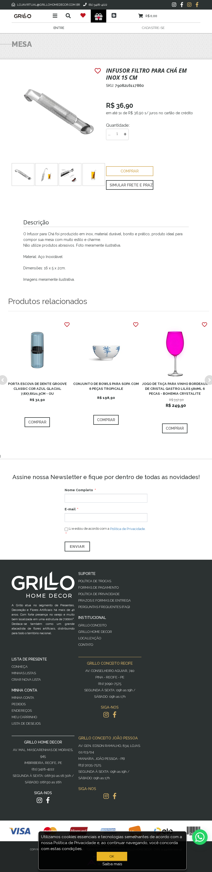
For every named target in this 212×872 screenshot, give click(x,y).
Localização (89, 638)
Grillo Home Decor (95, 632)
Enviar (77, 546)
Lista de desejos (26, 723)
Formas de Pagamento (98, 587)
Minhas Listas (24, 673)
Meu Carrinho (24, 717)
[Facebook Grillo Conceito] (197, 5)
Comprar (37, 422)
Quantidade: (118, 125)
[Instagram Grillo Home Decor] (39, 800)
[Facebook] (181, 5)
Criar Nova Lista (26, 679)
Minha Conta (23, 698)
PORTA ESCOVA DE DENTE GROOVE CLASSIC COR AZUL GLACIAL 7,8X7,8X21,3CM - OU (37, 389)
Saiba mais (112, 864)
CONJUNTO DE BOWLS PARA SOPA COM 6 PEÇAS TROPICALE (106, 386)
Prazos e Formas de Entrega (104, 600)
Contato (85, 645)
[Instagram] (174, 5)
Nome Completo (79, 490)
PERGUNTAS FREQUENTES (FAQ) (104, 607)
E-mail (70, 509)
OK (112, 856)
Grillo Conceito (92, 625)
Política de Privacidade (99, 594)
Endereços (22, 710)
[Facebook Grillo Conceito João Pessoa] (114, 796)
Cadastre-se (153, 28)
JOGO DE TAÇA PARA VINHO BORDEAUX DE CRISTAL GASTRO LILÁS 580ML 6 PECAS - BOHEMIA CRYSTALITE (175, 389)
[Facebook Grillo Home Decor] (47, 800)
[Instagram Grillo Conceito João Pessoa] (106, 796)
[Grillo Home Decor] (30, 15)
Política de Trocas (94, 581)
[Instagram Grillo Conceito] (189, 5)
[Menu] (55, 15)
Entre (59, 28)
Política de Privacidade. (128, 529)
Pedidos (19, 704)
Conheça (20, 667)
